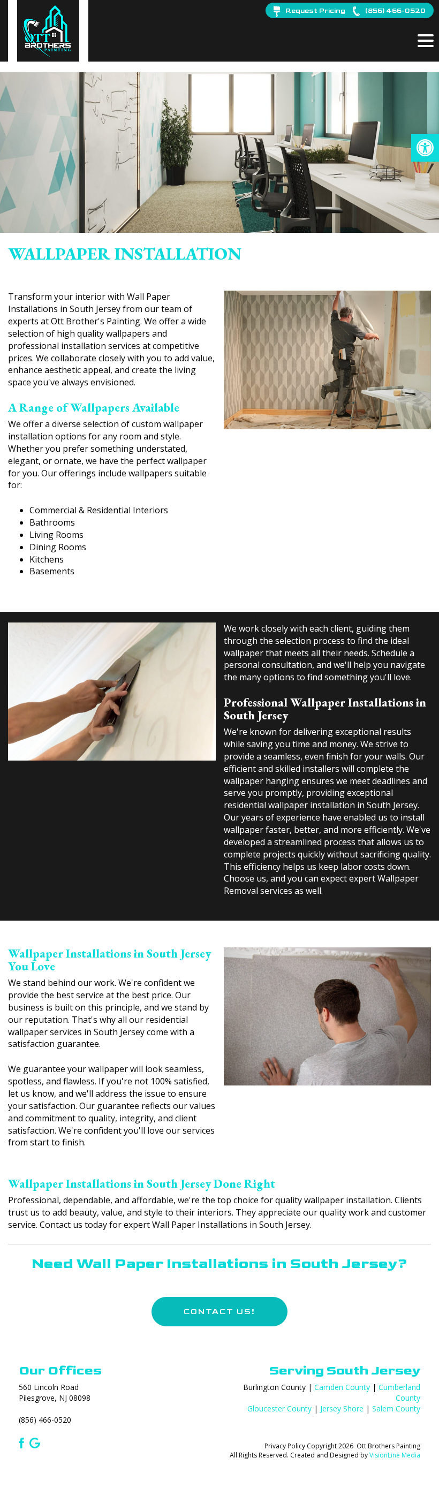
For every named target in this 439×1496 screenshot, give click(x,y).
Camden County (342, 1387)
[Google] (34, 1442)
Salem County (396, 1408)
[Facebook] (19, 1442)
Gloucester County (279, 1408)
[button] (425, 148)
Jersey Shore (342, 1408)
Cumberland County (399, 1392)
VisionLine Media (394, 1455)
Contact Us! (219, 1312)
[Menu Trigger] (425, 40)
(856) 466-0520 (45, 1420)
